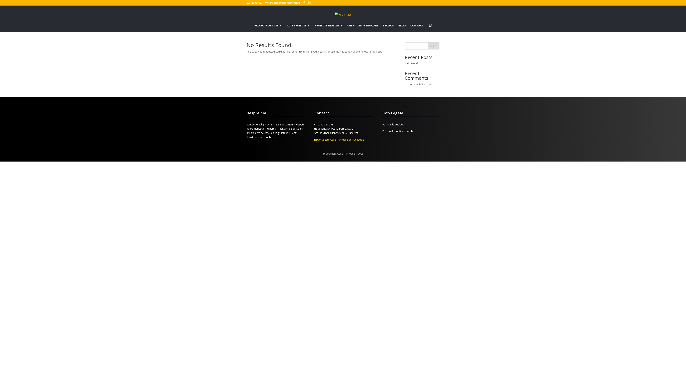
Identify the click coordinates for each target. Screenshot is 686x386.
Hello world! (411, 63)
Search (434, 46)
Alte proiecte (297, 25)
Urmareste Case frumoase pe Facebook (340, 139)
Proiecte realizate (328, 25)
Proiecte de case (266, 25)
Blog (402, 25)
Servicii (388, 25)
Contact (417, 25)
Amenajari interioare (362, 25)
